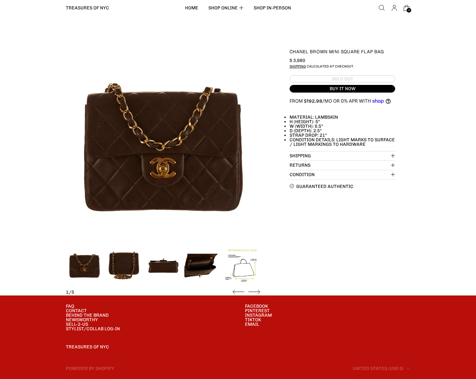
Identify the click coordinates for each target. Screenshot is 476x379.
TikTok (253, 319)
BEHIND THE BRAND (87, 315)
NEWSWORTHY (82, 319)
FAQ (70, 306)
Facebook (256, 306)
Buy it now (342, 88)
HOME (191, 8)
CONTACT (76, 310)
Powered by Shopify (90, 368)
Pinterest (257, 310)
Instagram (258, 315)
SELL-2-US (77, 324)
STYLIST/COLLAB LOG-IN (93, 328)
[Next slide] (254, 292)
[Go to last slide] (238, 292)
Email (252, 324)
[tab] (84, 265)
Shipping (298, 66)
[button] (381, 8)
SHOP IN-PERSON (272, 8)
